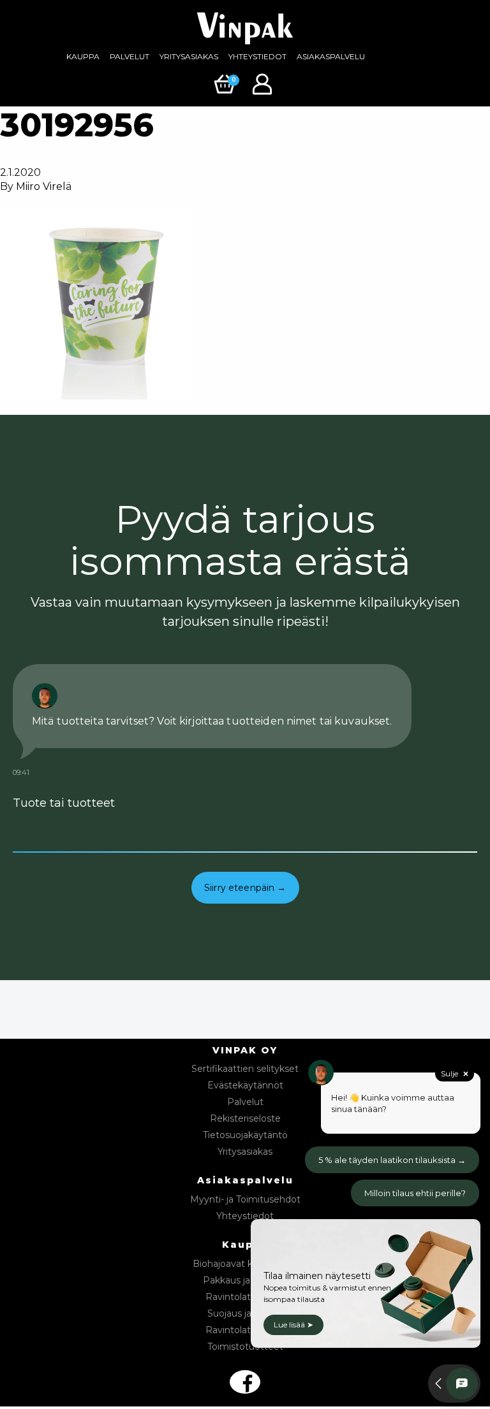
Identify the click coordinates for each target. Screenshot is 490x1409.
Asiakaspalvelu (331, 56)
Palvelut (129, 56)
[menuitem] (83, 57)
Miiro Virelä (43, 186)
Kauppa (83, 56)
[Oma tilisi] (263, 83)
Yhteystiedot (257, 56)
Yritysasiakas (189, 56)
